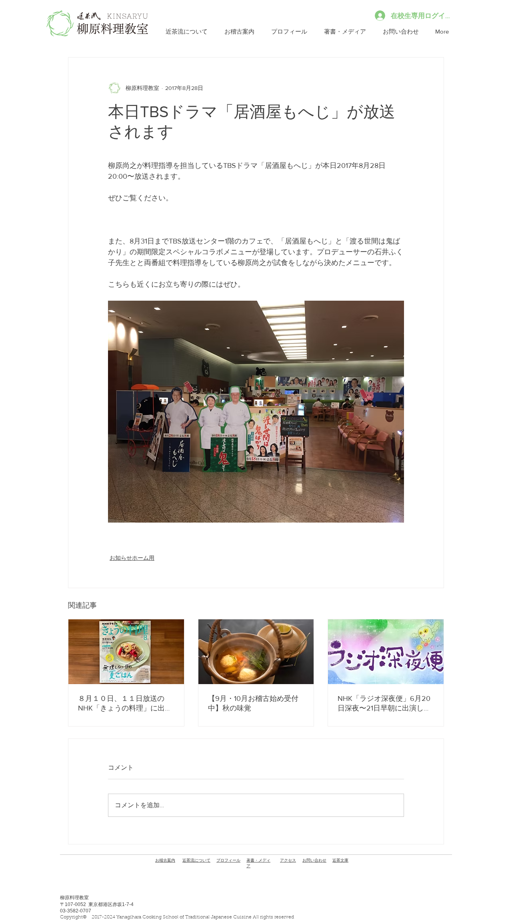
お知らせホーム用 (132, 558)
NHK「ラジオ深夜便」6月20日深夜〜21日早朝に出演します (384, 703)
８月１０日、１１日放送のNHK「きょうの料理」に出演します (125, 703)
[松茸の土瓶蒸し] (256, 651)
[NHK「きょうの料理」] (126, 651)
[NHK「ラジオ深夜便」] (386, 651)
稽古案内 (165, 860)
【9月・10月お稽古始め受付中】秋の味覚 (253, 703)
